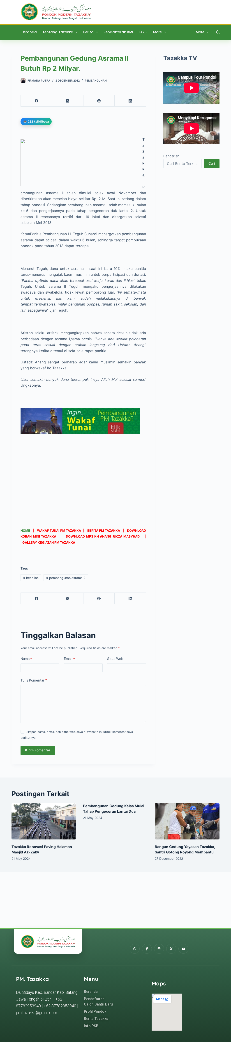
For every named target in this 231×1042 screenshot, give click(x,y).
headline (31, 578)
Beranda (29, 32)
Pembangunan (96, 80)
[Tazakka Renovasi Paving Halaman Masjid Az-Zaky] (44, 821)
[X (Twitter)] (67, 101)
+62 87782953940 (60, 1005)
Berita (88, 32)
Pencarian (171, 156)
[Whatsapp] (135, 949)
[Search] (217, 32)
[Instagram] (159, 949)
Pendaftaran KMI (118, 32)
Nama (26, 659)
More (157, 32)
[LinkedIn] (130, 101)
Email (69, 659)
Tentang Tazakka (57, 32)
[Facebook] (36, 101)
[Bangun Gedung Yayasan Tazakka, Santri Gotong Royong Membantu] (187, 821)
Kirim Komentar (37, 750)
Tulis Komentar (34, 680)
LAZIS (143, 32)
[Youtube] (183, 949)
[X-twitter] (171, 949)
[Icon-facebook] (147, 949)
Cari (211, 163)
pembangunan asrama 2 (65, 578)
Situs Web (115, 659)
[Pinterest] (99, 101)
